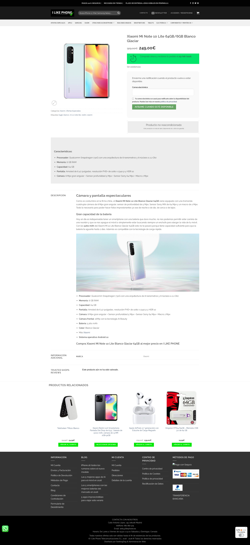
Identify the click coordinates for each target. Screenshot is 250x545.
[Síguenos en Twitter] (195, 3)
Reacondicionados (124, 23)
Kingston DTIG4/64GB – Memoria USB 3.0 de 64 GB (181, 429)
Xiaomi (87, 23)
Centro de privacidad (152, 468)
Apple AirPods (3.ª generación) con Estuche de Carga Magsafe (144, 429)
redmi (84, 115)
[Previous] (51, 421)
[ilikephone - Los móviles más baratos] (62, 12)
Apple (70, 23)
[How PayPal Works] (186, 474)
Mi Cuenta (55, 465)
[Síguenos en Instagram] (193, 3)
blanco (66, 115)
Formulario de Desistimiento (57, 505)
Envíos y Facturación (61, 470)
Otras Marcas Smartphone (102, 23)
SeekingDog (121, 541)
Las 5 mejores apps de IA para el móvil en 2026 (93, 479)
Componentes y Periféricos (181, 23)
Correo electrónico (140, 87)
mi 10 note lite (75, 115)
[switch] (241, 535)
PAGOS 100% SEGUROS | (91, 3)
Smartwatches (139, 23)
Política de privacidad (152, 478)
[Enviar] (118, 13)
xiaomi (89, 115)
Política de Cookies (151, 474)
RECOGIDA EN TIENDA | (113, 3)
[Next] (199, 421)
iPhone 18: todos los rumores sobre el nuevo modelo (93, 468)
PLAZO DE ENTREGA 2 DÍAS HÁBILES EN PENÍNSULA (147, 3)
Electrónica (161, 23)
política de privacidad (168, 102)
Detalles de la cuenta (122, 480)
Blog (53, 490)
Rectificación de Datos (152, 484)
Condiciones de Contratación (58, 497)
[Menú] (245, 528)
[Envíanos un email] (198, 3)
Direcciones (117, 475)
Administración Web (137, 541)
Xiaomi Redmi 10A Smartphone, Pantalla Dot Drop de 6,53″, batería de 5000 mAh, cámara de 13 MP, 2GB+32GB (106, 431)
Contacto (144, 13)
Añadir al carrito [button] (68, 444)
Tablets (151, 23)
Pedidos (116, 470)
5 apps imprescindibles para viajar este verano (92, 499)
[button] (159, 13)
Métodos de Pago (59, 480)
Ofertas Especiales (58, 23)
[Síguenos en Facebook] (190, 3)
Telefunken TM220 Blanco (68, 428)
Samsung (78, 23)
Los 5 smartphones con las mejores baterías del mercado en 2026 (94, 488)
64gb (61, 115)
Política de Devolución (61, 475)
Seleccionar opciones (106, 444)
